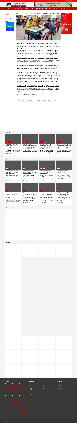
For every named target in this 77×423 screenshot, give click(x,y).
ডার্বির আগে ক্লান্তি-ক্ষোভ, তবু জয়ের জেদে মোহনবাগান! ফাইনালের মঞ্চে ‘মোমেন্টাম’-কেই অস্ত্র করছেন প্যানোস (64, 147)
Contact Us (60, 389)
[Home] (6, 8)
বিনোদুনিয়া (31, 8)
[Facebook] (67, 1)
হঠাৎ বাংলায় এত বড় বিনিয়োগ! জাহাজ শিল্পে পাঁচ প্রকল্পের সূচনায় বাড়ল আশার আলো (30, 194)
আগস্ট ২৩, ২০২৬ (9, 153)
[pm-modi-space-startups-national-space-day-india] (47, 187)
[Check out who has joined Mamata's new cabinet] (8, 406)
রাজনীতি (22, 8)
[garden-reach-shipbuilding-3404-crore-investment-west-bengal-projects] (30, 187)
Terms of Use (60, 388)
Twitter (10, 29)
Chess (20, 100)
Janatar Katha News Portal (17, 421)
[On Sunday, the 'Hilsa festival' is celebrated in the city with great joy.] (22, 397)
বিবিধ (57, 8)
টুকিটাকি (50, 8)
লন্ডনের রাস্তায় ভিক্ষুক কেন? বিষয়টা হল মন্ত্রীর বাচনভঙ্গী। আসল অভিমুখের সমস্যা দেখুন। (30, 172)
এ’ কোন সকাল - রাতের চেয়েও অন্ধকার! (29, 94)
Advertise (59, 385)
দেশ (15, 8)
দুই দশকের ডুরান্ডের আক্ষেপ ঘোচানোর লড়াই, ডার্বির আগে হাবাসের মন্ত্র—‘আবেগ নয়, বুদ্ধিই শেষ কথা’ (46, 147)
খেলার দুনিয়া (26, 8)
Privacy (59, 386)
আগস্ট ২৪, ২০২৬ (26, 180)
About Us (59, 383)
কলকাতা (9, 8)
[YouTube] (71, 1)
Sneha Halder (50, 100)
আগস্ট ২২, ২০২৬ (26, 155)
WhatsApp (10, 26)
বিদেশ (18, 8)
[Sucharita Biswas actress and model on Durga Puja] (8, 397)
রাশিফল (46, 8)
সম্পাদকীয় (36, 8)
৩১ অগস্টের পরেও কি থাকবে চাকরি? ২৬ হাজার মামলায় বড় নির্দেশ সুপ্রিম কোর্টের (12, 172)
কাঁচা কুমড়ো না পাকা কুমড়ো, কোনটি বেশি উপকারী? (62, 171)
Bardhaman (38, 100)
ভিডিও (61, 8)
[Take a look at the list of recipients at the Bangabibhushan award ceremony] (15, 406)
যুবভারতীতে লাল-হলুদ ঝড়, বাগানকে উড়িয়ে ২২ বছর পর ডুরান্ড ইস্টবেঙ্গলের (12, 146)
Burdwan (44, 100)
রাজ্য (12, 8)
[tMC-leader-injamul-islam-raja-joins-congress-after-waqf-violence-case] (13, 187)
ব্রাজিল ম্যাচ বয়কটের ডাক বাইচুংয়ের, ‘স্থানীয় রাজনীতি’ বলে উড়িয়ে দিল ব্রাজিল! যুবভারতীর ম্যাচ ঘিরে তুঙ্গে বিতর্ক (29, 147)
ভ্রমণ (43, 8)
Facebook (10, 23)
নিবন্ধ (40, 8)
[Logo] (15, 3)
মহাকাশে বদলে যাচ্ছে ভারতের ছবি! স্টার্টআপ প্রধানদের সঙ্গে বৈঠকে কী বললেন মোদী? (46, 194)
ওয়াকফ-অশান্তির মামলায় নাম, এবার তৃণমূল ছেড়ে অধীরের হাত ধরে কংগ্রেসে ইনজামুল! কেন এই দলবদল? (12, 195)
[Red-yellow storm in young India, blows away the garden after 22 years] (13, 139)
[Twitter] (69, 1)
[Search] (68, 8)
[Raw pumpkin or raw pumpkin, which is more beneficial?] (64, 165)
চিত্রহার (54, 8)
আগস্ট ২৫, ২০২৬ (9, 180)
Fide (55, 100)
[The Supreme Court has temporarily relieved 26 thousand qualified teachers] (13, 165)
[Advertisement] (38, 116)
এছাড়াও (64, 8)
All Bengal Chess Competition (29, 100)
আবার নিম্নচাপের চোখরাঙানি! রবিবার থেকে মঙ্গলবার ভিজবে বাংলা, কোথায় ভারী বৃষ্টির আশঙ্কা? (64, 194)
